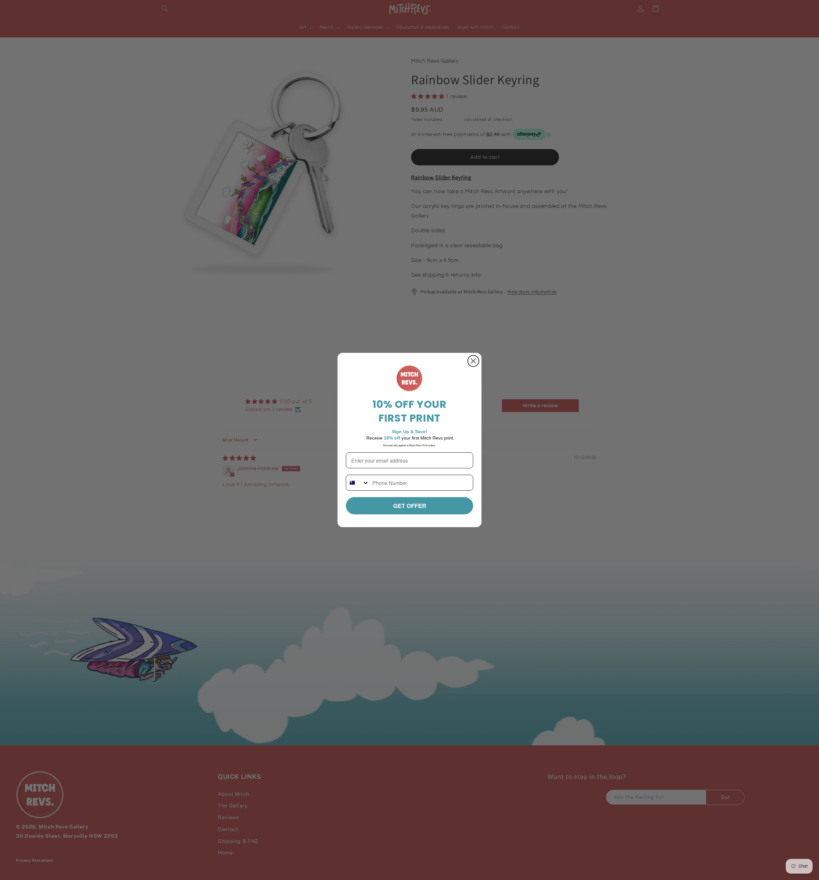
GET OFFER (409, 506)
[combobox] (357, 482)
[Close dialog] (473, 361)
